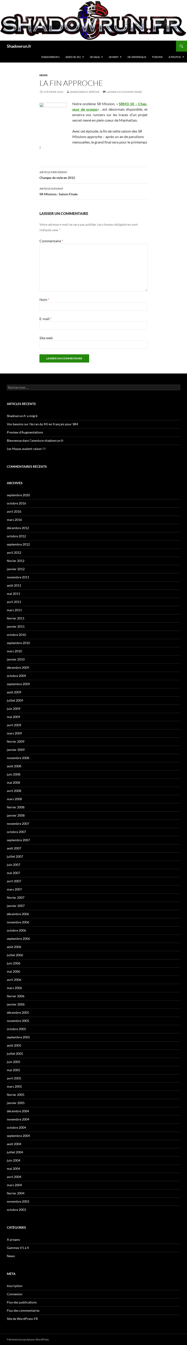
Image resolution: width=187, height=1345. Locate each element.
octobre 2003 (16, 1210)
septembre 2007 (18, 840)
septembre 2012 (18, 544)
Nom (44, 299)
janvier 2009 (16, 750)
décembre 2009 (18, 667)
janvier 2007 (16, 906)
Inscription (14, 1286)
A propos (175, 56)
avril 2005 (14, 1078)
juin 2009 (13, 708)
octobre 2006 (16, 930)
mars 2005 (14, 1086)
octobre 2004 (16, 1127)
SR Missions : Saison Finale (58, 191)
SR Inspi (113, 56)
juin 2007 (13, 865)
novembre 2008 (18, 758)
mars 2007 (14, 889)
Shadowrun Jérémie (85, 92)
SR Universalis (136, 56)
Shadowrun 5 (50, 56)
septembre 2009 (18, 684)
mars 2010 (14, 651)
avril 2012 (14, 552)
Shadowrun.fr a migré (22, 416)
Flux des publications (22, 1302)
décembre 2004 (18, 1111)
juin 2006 (13, 963)
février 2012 (15, 561)
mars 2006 (14, 988)
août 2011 (14, 585)
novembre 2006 (18, 922)
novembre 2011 (18, 577)
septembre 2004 (18, 1136)
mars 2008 (14, 799)
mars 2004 (14, 1185)
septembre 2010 (18, 643)
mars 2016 (14, 520)
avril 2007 (14, 881)
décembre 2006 (18, 914)
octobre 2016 (16, 503)
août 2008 (14, 766)
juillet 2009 (15, 700)
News (43, 75)
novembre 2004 (18, 1119)
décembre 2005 (18, 1012)
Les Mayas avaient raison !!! (26, 449)
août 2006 (14, 947)
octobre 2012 (16, 536)
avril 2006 (14, 980)
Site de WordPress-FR (22, 1319)
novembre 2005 (18, 1021)
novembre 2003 (18, 1201)
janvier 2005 (16, 1103)
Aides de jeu (73, 56)
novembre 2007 (18, 823)
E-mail (45, 318)
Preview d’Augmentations (25, 432)
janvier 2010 (16, 659)
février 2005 (15, 1095)
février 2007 (15, 897)
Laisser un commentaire (124, 92)
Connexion (14, 1294)
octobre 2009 (16, 676)
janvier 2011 (16, 626)
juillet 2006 (15, 955)
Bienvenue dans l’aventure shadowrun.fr (35, 440)
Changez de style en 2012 (57, 175)
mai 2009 (13, 717)
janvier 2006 (16, 1004)
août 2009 (14, 692)
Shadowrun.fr (19, 46)
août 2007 (14, 848)
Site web (46, 338)
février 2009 (15, 741)
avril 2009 (14, 725)
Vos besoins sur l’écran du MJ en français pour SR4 (42, 424)
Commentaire (51, 241)
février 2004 (15, 1193)
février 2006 (15, 996)
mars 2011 (14, 610)
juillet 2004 (15, 1152)
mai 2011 (13, 593)
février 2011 (15, 618)
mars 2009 (14, 733)
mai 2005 (13, 1070)
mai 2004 (13, 1168)
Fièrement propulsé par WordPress (28, 1339)
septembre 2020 (18, 495)
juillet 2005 (15, 1053)
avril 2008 (14, 791)
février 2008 (15, 807)
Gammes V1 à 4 (18, 1248)
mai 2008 (13, 782)
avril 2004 (14, 1177)
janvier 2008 (16, 815)
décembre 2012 (18, 528)
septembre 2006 (18, 938)
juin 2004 (13, 1160)
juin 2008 (13, 774)
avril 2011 (14, 602)
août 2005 (14, 1045)
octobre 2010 (16, 635)
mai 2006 (13, 971)
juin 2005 (13, 1062)
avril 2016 (14, 511)
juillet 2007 (15, 856)
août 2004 (14, 1144)
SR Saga (95, 56)
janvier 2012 (16, 569)
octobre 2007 (16, 832)
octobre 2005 (16, 1029)
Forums (157, 56)
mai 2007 (13, 873)
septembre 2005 (18, 1037)
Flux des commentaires (23, 1310)
